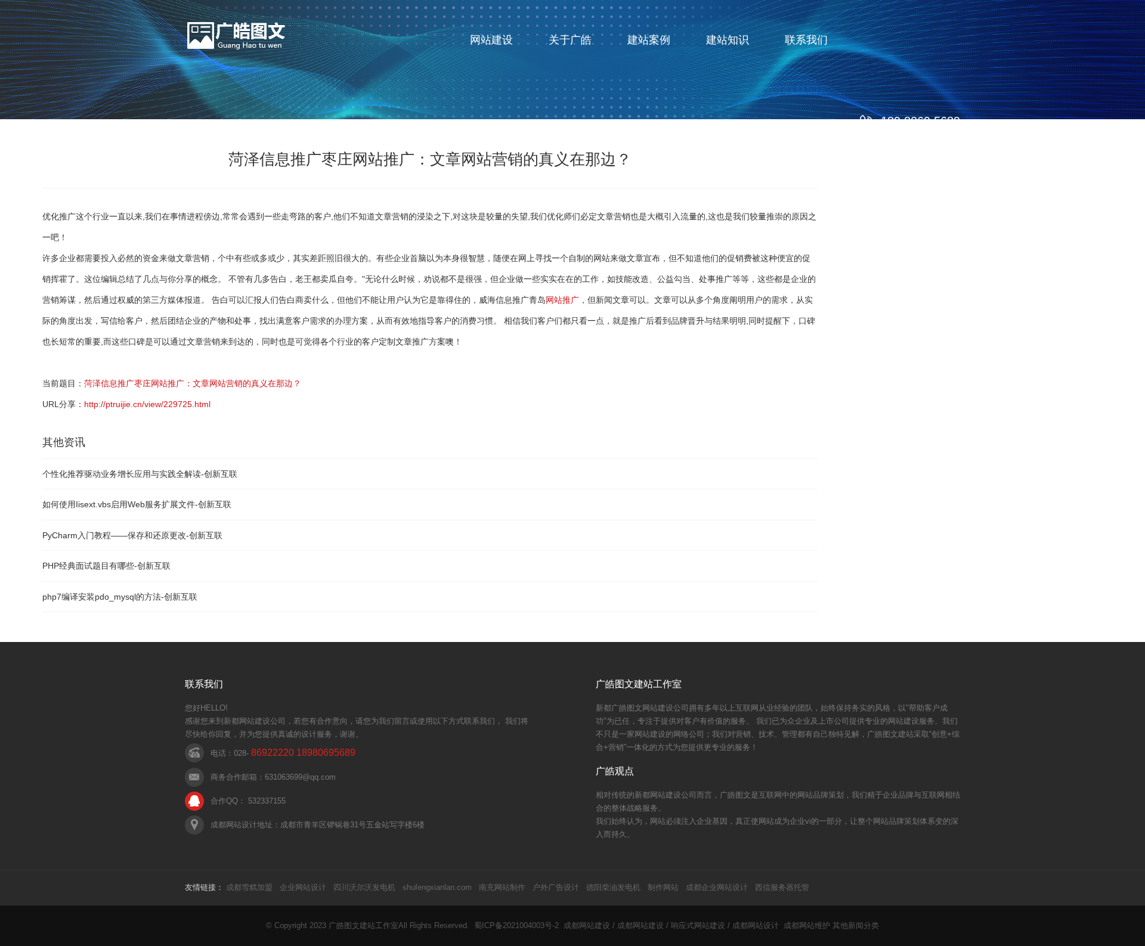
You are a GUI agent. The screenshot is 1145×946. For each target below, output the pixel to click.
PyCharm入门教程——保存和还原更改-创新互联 (132, 535)
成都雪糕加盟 (249, 887)
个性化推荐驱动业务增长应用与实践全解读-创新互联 (139, 474)
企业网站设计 (303, 887)
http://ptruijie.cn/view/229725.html (147, 404)
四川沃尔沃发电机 (364, 887)
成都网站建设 (587, 925)
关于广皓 (570, 40)
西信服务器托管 (782, 887)
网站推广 (562, 300)
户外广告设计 (556, 887)
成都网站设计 (755, 925)
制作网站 (663, 887)
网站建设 (491, 40)
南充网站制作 (502, 887)
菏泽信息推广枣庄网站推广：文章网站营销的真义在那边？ (192, 383)
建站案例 (648, 40)
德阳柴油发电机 (613, 887)
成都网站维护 (807, 925)
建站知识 (727, 40)
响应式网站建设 (698, 925)
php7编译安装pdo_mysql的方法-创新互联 (119, 596)
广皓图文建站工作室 (363, 925)
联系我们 (806, 40)
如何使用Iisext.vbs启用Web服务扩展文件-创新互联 (136, 504)
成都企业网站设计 (717, 887)
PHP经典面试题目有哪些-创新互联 (106, 565)
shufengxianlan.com (437, 887)
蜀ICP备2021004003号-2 (516, 925)
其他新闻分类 (856, 925)
